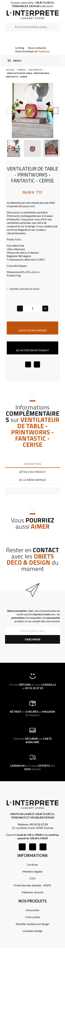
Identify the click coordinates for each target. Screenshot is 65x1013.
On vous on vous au (32, 686)
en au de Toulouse (32, 713)
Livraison (32, 864)
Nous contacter (37, 47)
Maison (22, 69)
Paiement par (32, 740)
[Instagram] (32, 846)
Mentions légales (32, 871)
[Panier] (37, 38)
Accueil (10, 69)
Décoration (35, 69)
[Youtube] (43, 846)
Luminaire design (32, 930)
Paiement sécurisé (32, 892)
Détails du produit (32, 472)
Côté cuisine (32, 917)
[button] (9, 110)
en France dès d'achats (32, 767)
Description (32, 464)
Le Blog (19, 47)
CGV (32, 878)
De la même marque (32, 480)
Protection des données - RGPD (32, 885)
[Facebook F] (22, 846)
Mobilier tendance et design (32, 924)
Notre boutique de (32, 51)
